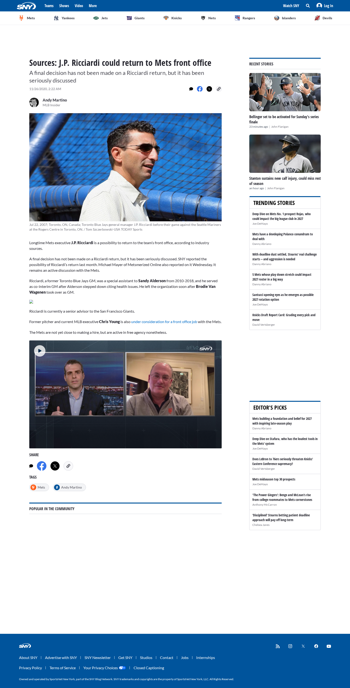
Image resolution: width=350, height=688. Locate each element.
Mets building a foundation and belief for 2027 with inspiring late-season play (282, 421)
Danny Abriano (261, 244)
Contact (166, 657)
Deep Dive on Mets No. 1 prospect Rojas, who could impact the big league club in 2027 (281, 216)
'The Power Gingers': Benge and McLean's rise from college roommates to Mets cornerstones (282, 497)
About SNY (28, 657)
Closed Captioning (149, 667)
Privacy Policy (30, 667)
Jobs (185, 657)
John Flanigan (280, 126)
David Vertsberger (263, 324)
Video (79, 5)
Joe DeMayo (260, 223)
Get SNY (125, 657)
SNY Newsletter (98, 657)
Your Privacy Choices (100, 667)
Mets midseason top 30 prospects (273, 479)
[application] (125, 394)
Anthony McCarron (264, 504)
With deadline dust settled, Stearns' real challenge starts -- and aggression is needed (284, 256)
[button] (325, 5)
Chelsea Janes (261, 525)
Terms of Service (63, 667)
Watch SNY (291, 5)
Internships (205, 657)
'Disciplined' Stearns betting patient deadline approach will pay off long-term (281, 517)
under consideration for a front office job (164, 321)
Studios (146, 657)
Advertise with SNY (61, 657)
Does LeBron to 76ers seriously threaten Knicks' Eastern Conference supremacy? (282, 461)
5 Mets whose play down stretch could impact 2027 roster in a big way (281, 276)
